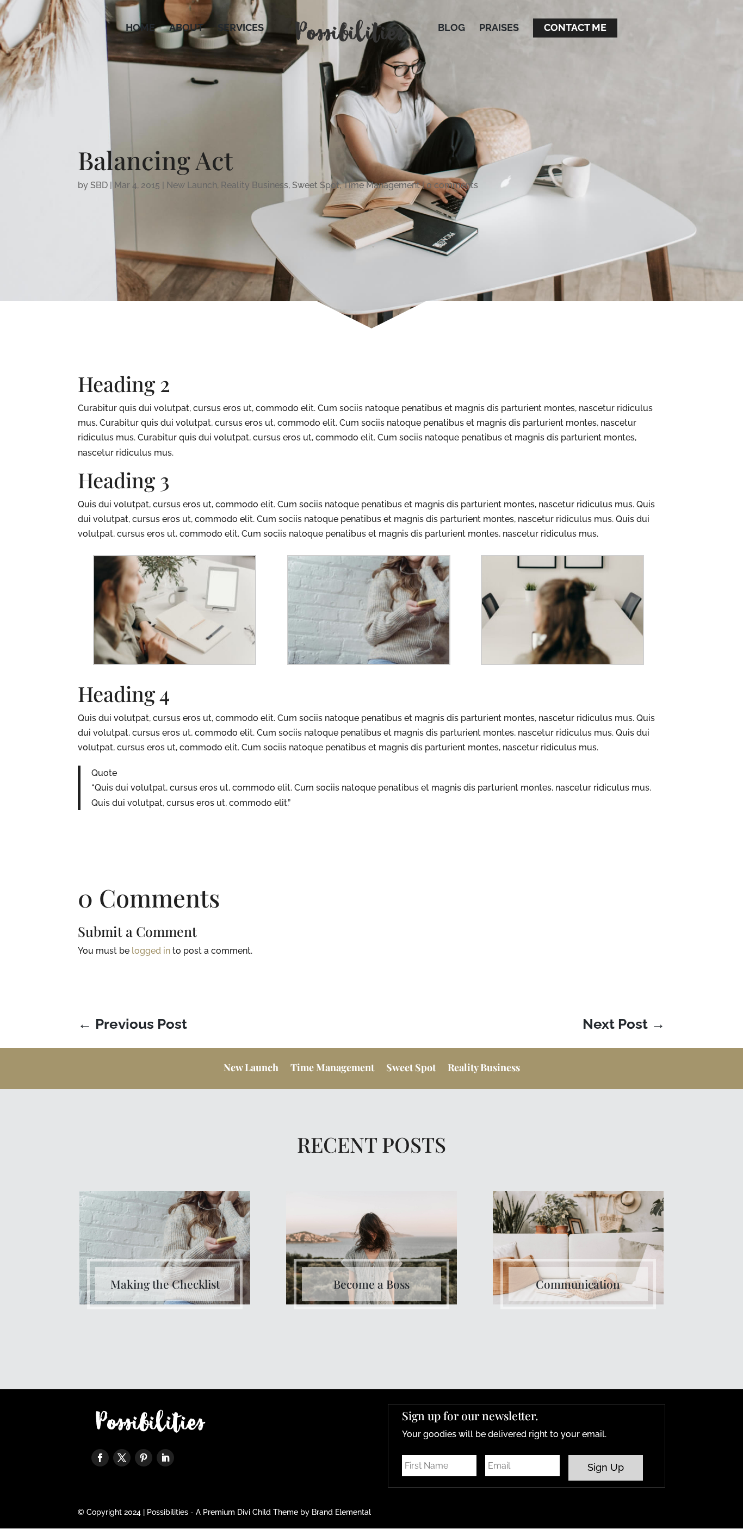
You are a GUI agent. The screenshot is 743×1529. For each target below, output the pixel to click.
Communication (578, 1283)
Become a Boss (371, 1283)
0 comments (452, 185)
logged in (151, 951)
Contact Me (575, 28)
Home (140, 28)
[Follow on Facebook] (100, 1457)
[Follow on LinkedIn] (165, 1457)
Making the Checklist (165, 1283)
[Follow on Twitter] (122, 1457)
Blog (451, 28)
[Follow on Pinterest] (143, 1457)
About (186, 28)
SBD (99, 185)
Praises (499, 28)
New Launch (191, 185)
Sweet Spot (315, 185)
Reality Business (254, 185)
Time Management (381, 185)
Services (241, 28)
